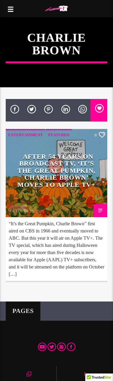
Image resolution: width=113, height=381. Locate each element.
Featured (58, 135)
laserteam (18, 207)
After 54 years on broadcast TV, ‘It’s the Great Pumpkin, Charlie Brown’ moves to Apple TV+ (56, 170)
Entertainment (25, 135)
